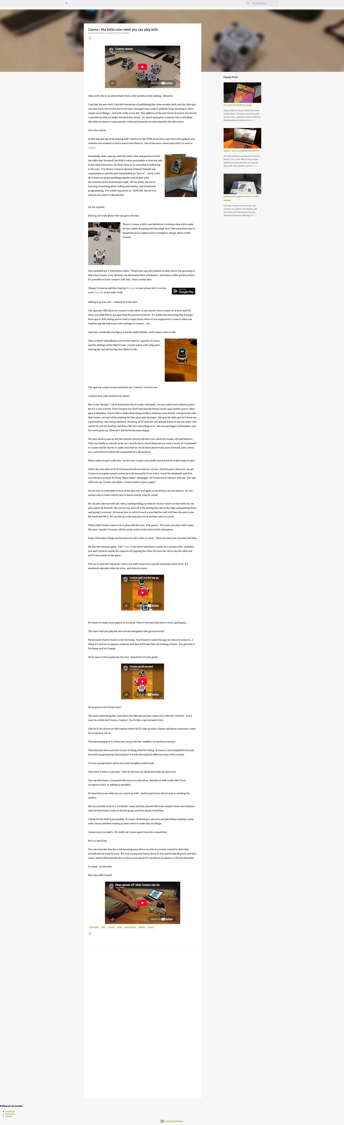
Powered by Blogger (174, 1121)
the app (131, 288)
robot (151, 927)
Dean (119, 927)
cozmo (111, 927)
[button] (89, 38)
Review (142, 927)
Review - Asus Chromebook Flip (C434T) (241, 151)
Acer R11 (98, 292)
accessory (93, 927)
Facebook (10, 1111)
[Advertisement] (215, 116)
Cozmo (92, 147)
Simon (127, 546)
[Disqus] (142, 985)
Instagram (10, 1114)
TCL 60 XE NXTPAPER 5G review (238, 105)
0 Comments (124, 33)
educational (130, 927)
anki (103, 927)
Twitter (8, 1116)
